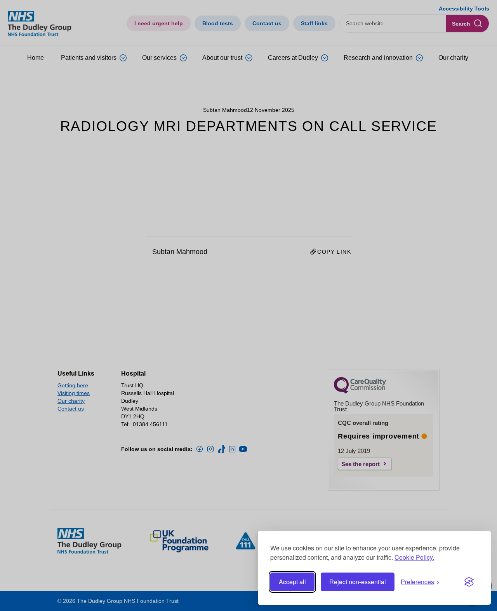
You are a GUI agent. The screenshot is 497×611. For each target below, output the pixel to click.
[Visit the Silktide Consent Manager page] (469, 582)
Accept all (292, 581)
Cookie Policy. (414, 557)
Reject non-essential (357, 581)
